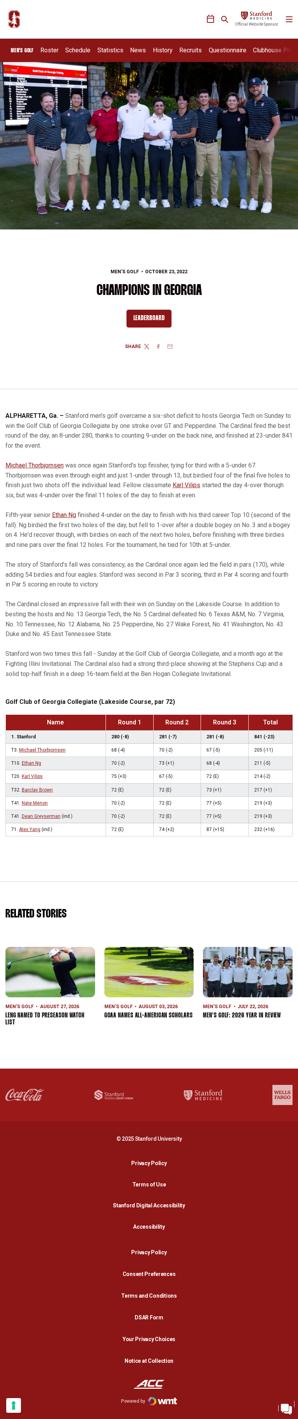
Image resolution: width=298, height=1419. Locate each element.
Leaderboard (152, 320)
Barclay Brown (37, 790)
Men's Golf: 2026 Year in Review (242, 1015)
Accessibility (151, 1226)
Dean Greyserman (41, 816)
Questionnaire (227, 50)
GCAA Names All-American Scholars (148, 1015)
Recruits (190, 50)
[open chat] (286, 1407)
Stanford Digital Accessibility (151, 1205)
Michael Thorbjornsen (34, 465)
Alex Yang (29, 829)
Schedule (77, 50)
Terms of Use (149, 1184)
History (163, 50)
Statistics (110, 50)
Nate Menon (35, 803)
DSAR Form (149, 1317)
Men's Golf (125, 271)
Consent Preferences (149, 1274)
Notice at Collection (149, 1361)
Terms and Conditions (149, 1296)
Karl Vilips (186, 485)
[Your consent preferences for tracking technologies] (13, 1405)
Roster (49, 50)
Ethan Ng (64, 515)
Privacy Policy (151, 1163)
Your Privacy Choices (149, 1339)
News (138, 50)
